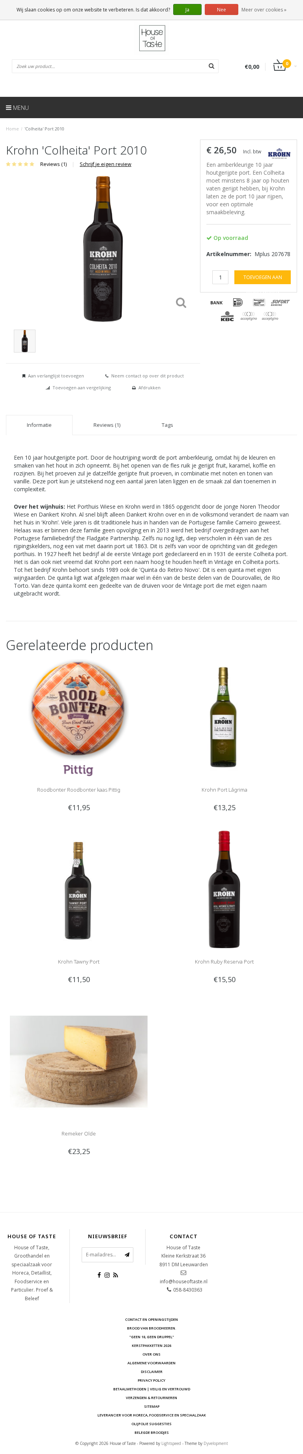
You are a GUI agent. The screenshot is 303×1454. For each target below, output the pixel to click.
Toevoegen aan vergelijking (81, 387)
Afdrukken (149, 387)
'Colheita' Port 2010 (44, 129)
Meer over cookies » (263, 9)
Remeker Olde (79, 1133)
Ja (187, 9)
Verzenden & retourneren (151, 1397)
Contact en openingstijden (151, 1319)
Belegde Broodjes (152, 1432)
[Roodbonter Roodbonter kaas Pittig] (79, 716)
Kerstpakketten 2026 (151, 1345)
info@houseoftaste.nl (184, 1281)
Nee (221, 9)
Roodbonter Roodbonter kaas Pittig (78, 789)
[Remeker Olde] (79, 1060)
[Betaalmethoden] (216, 302)
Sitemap (151, 1406)
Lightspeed (171, 1443)
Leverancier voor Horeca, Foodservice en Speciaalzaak (151, 1415)
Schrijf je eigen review (105, 164)
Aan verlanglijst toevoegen (56, 376)
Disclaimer (152, 1371)
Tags (167, 424)
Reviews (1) (53, 164)
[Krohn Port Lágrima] (224, 716)
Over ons (151, 1354)
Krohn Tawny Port (78, 961)
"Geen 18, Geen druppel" (151, 1336)
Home (12, 129)
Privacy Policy (151, 1380)
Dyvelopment (216, 1443)
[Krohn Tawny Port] (79, 888)
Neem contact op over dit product (147, 376)
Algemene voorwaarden (151, 1362)
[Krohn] (279, 153)
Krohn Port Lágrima (224, 789)
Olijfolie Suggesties (151, 1423)
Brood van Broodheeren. (151, 1328)
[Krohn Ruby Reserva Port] (224, 888)
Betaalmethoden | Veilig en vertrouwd (151, 1389)
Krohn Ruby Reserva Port (224, 961)
